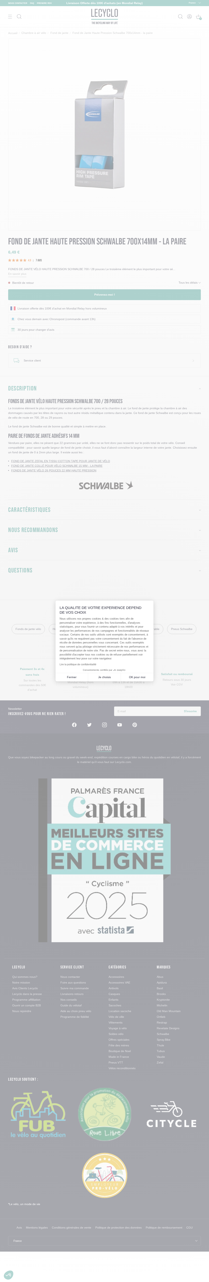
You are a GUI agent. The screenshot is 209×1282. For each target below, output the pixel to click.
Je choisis (104, 677)
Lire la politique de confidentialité (78, 664)
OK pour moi (137, 677)
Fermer (72, 677)
